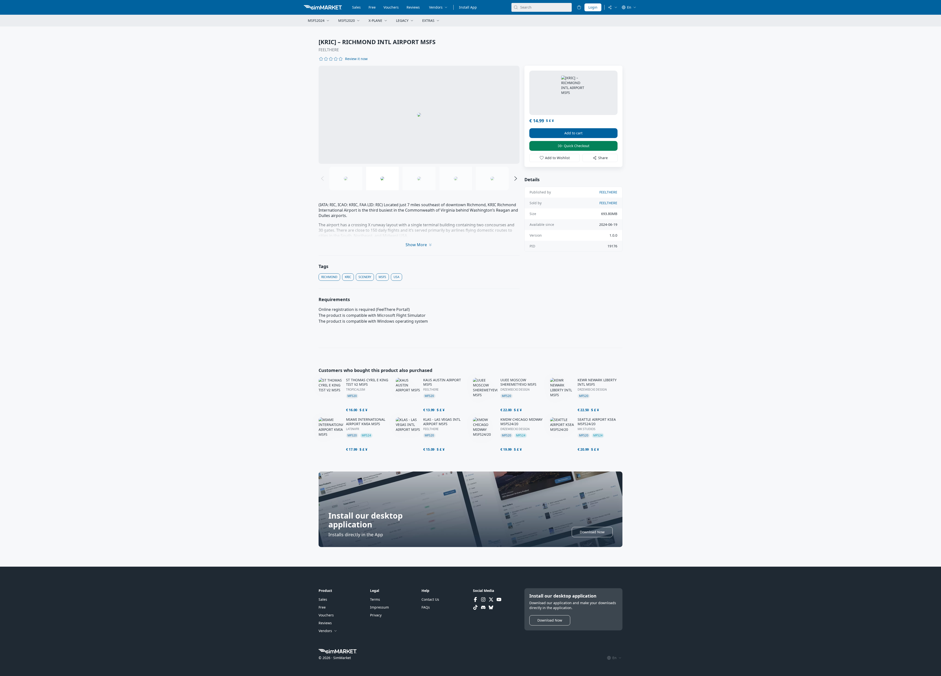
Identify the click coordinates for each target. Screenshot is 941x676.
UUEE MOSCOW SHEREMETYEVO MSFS (518, 382)
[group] (419, 115)
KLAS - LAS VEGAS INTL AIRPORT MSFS (441, 421)
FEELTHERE (329, 50)
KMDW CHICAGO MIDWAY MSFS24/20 (521, 421)
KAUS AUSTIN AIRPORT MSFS (442, 382)
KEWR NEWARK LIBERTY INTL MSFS (597, 382)
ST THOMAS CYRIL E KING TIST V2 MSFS (367, 382)
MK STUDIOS (586, 429)
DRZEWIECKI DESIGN (515, 390)
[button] (356, 58)
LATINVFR (352, 429)
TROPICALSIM (355, 390)
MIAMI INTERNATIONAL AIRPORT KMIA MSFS (365, 421)
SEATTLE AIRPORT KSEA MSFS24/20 (597, 421)
